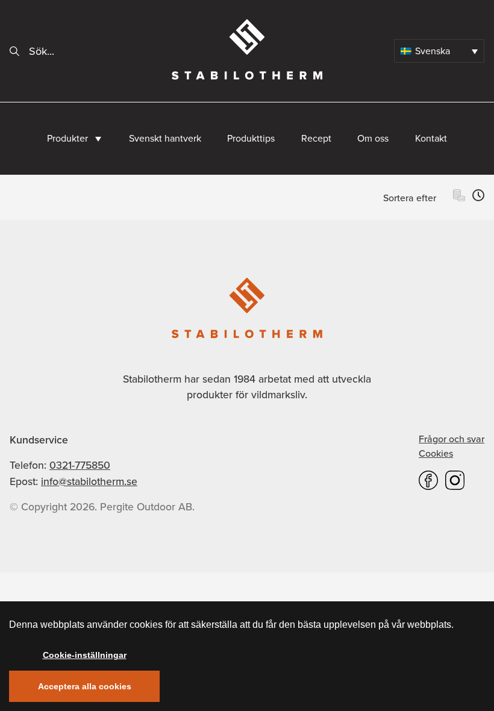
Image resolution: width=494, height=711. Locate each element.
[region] (247, 656)
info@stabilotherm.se (89, 481)
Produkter (67, 138)
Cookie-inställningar (85, 655)
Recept (316, 138)
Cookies (436, 453)
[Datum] (478, 197)
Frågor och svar (451, 439)
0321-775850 (79, 465)
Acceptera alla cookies (84, 686)
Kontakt (431, 138)
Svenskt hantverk (165, 138)
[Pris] (459, 197)
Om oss (373, 138)
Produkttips (251, 138)
